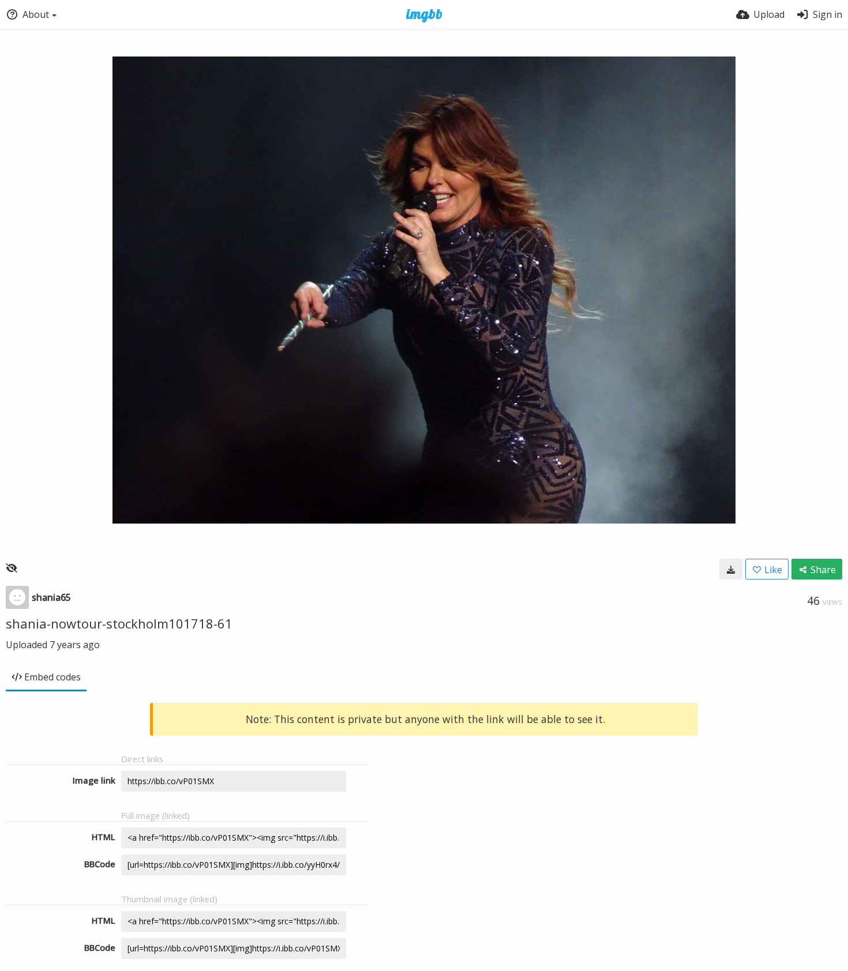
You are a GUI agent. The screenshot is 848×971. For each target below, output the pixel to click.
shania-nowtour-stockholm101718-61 (119, 623)
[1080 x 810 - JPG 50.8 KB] (730, 569)
